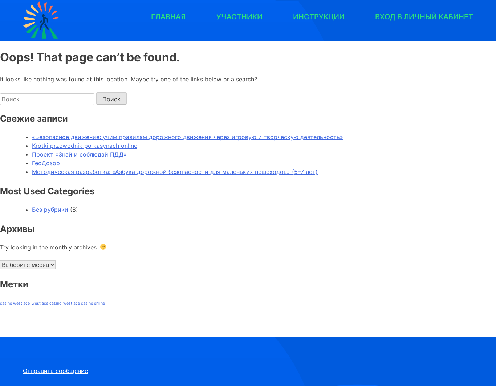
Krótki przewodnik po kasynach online (84, 145)
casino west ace (15, 303)
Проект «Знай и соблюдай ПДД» (79, 154)
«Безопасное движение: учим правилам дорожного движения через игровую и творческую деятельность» (187, 137)
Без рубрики (50, 209)
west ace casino (46, 303)
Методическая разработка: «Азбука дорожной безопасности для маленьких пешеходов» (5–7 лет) (175, 171)
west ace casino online (84, 303)
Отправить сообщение (55, 370)
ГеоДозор (46, 163)
